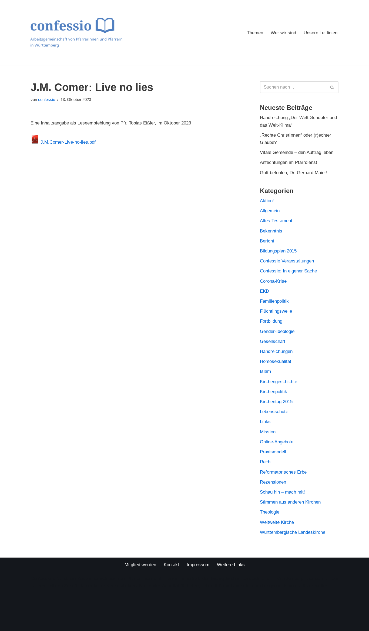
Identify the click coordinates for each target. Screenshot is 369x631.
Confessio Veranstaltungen (287, 261)
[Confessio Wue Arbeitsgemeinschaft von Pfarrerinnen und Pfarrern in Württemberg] (76, 32)
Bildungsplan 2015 (278, 251)
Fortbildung (271, 321)
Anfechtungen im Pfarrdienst (288, 162)
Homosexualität (275, 361)
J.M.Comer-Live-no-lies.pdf (67, 142)
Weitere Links (231, 564)
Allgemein (270, 210)
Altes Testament (276, 220)
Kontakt (171, 564)
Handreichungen (276, 351)
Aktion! (267, 200)
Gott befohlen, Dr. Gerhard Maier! (293, 172)
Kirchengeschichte (278, 381)
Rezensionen (273, 482)
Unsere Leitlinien (320, 32)
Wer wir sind (283, 32)
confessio (46, 99)
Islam (265, 371)
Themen (255, 32)
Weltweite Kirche (277, 522)
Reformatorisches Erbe (283, 472)
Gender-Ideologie (277, 331)
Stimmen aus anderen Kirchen (290, 502)
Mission (268, 431)
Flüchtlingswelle (276, 311)
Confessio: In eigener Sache (288, 271)
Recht (266, 461)
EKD (264, 291)
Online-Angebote (276, 441)
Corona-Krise (273, 281)
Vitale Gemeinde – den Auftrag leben (296, 152)
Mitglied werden (140, 564)
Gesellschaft (272, 341)
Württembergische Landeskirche (292, 532)
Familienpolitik (274, 301)
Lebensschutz (274, 411)
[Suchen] (332, 87)
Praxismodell (273, 451)
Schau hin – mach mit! (282, 492)
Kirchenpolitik (273, 391)
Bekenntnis (271, 231)
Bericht (267, 241)
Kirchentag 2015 (276, 401)
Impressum (198, 564)
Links (265, 421)
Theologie (269, 512)
